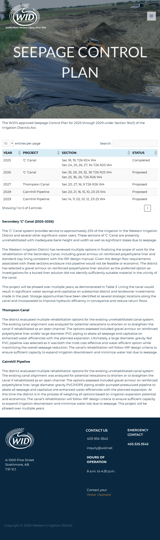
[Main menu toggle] (151, 16)
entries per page (27, 143)
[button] (19, 152)
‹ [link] (140, 208)
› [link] (154, 208)
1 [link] (147, 208)
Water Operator (99, 495)
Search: (105, 143)
